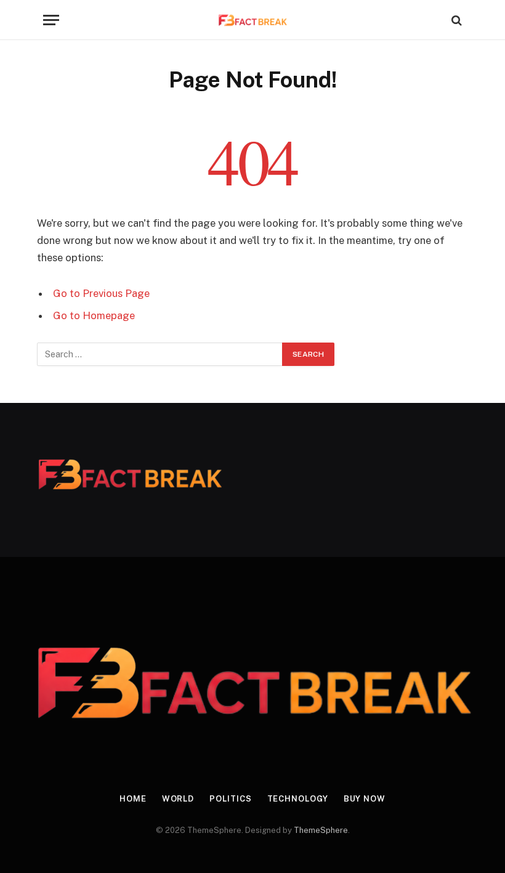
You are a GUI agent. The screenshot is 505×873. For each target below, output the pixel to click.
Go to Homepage (94, 315)
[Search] (455, 20)
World (178, 798)
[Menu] (51, 20)
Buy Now (365, 798)
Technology (297, 798)
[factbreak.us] (253, 20)
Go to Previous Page (101, 293)
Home (133, 798)
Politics (230, 798)
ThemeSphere (321, 830)
